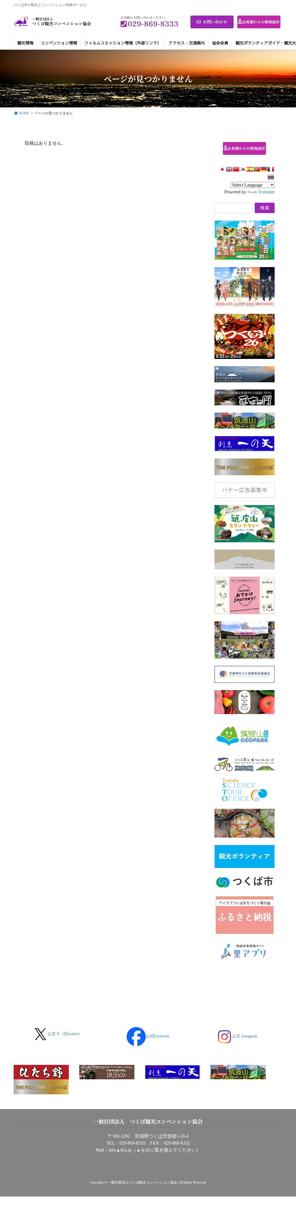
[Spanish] (250, 169)
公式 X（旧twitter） (64, 1034)
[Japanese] (222, 169)
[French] (271, 169)
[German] (264, 169)
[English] (229, 169)
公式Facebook (157, 1036)
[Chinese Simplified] (236, 169)
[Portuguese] (257, 169)
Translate (266, 191)
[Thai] (271, 177)
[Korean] (243, 169)
